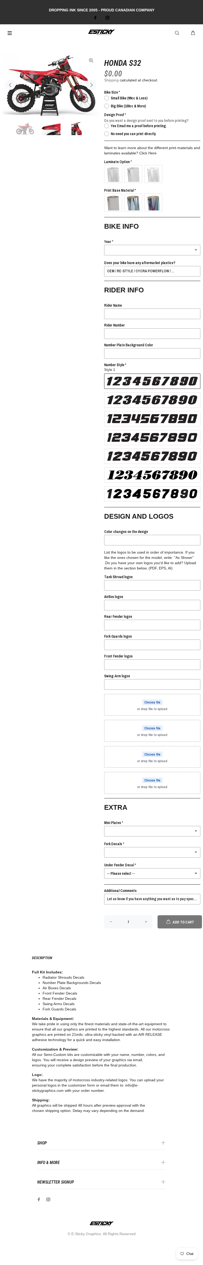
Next (91, 85)
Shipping (111, 80)
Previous (10, 85)
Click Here (147, 153)
